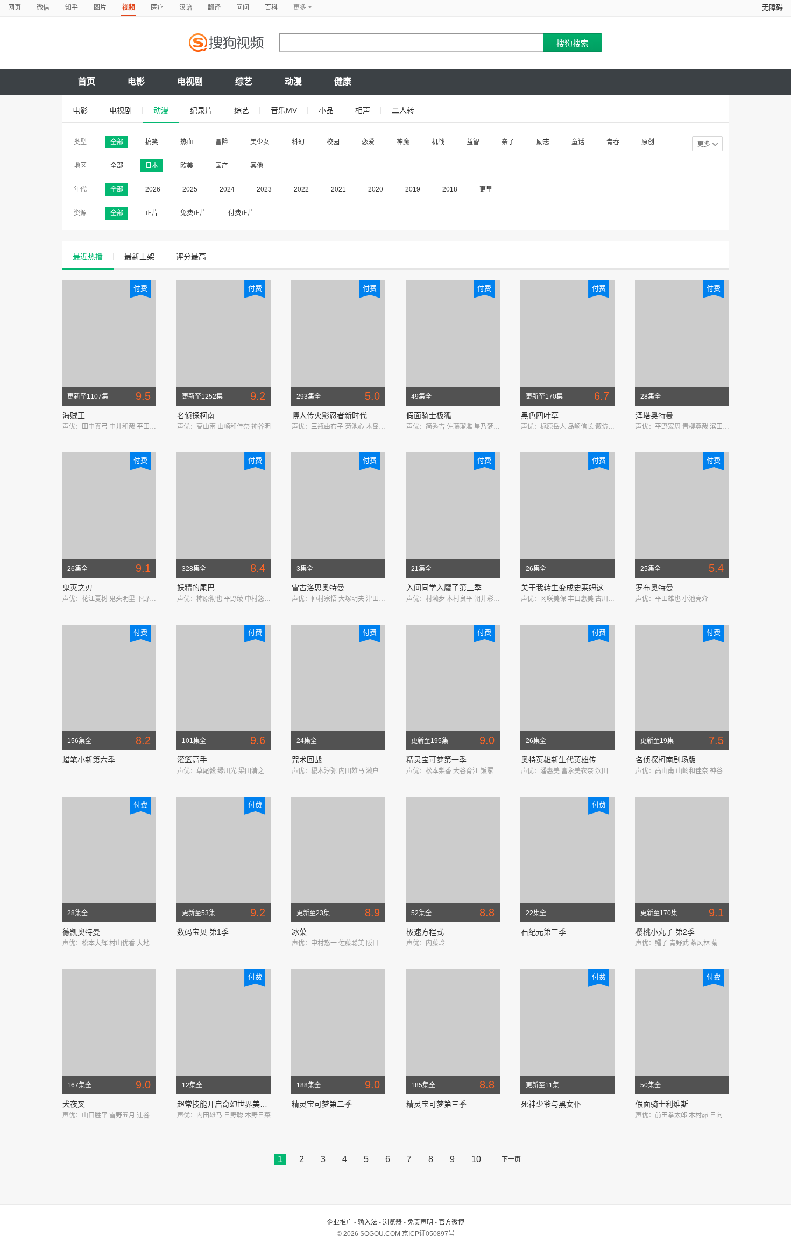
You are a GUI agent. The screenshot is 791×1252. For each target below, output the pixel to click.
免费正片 (193, 213)
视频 (128, 7)
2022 (301, 189)
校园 (333, 142)
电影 (136, 81)
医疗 (157, 7)
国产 (221, 165)
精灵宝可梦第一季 (436, 759)
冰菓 (299, 932)
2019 (412, 189)
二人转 (403, 110)
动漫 (293, 81)
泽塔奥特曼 (654, 415)
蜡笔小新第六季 (88, 759)
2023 (264, 189)
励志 (542, 142)
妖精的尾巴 (196, 587)
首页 (86, 81)
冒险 (221, 142)
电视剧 (190, 81)
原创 (647, 142)
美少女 (260, 142)
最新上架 (139, 256)
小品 (326, 110)
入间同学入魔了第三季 (444, 587)
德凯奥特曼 (81, 932)
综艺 (243, 81)
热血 (186, 142)
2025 (189, 189)
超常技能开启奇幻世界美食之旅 (229, 1104)
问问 (242, 7)
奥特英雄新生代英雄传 (558, 759)
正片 (151, 213)
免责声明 (420, 1222)
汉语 (185, 7)
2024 (227, 189)
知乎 (71, 7)
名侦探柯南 (196, 415)
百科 (271, 7)
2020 (375, 189)
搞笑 (151, 142)
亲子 (508, 142)
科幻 (298, 142)
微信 (43, 7)
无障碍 (772, 7)
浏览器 (392, 1222)
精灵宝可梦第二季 (322, 1104)
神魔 (403, 142)
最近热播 (88, 256)
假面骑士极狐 (428, 415)
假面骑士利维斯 (661, 1104)
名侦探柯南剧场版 (665, 759)
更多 (703, 144)
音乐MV (284, 110)
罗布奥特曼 (654, 587)
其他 (256, 165)
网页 (14, 7)
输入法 (367, 1222)
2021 (338, 189)
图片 (100, 7)
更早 (485, 189)
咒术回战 (307, 759)
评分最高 (191, 256)
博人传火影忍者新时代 (329, 415)
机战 (438, 142)
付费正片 (241, 213)
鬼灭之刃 (77, 587)
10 (476, 1159)
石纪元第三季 (543, 932)
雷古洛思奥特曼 (318, 587)
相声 (362, 110)
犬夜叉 (73, 1104)
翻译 (214, 7)
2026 (152, 189)
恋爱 (368, 142)
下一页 (511, 1159)
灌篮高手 (192, 759)
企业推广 (339, 1222)
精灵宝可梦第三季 (436, 1104)
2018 (449, 189)
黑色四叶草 (540, 415)
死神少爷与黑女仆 (551, 1104)
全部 (116, 142)
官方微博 (451, 1222)
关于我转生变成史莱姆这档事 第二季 (582, 587)
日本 (151, 165)
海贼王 (73, 415)
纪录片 (201, 110)
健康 (342, 81)
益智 (473, 142)
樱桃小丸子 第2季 (665, 932)
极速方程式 (425, 932)
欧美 (186, 165)
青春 (612, 142)
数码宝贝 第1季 (203, 932)
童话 (577, 142)
